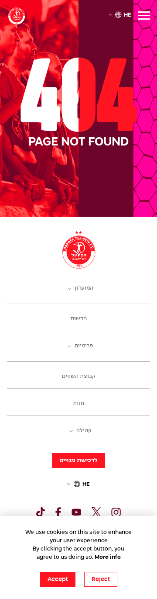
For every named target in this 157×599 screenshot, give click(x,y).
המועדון (84, 288)
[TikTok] (40, 512)
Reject (101, 579)
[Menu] (144, 15)
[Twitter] (96, 512)
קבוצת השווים (79, 376)
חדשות (78, 319)
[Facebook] (58, 512)
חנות (78, 403)
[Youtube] (76, 512)
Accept (58, 579)
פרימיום (84, 346)
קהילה (84, 430)
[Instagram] (116, 512)
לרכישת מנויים (78, 460)
